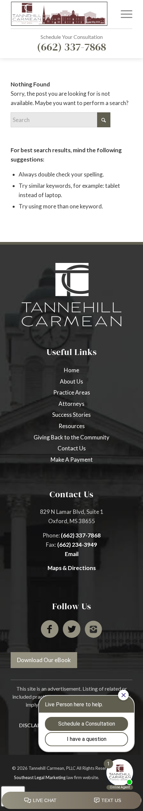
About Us (71, 381)
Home (71, 370)
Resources (72, 425)
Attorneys (71, 403)
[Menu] (123, 13)
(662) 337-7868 (71, 47)
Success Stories (71, 414)
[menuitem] (123, 13)
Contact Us (72, 448)
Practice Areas (71, 392)
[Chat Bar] (71, 800)
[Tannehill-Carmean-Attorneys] (59, 13)
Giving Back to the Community (71, 437)
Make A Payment (72, 459)
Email (71, 553)
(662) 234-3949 (77, 544)
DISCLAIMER (35, 725)
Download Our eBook (44, 659)
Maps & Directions (72, 567)
